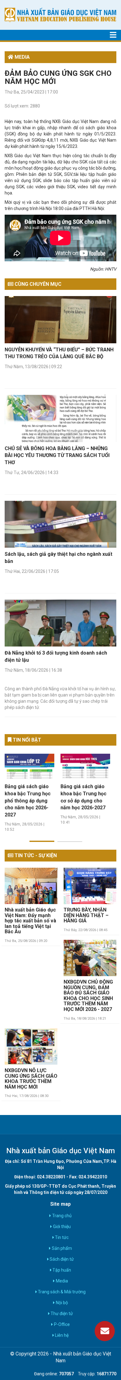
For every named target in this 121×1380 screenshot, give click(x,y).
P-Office (61, 1324)
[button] (42, 837)
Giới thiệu (61, 1226)
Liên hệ (61, 1335)
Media (61, 1280)
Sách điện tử (61, 1259)
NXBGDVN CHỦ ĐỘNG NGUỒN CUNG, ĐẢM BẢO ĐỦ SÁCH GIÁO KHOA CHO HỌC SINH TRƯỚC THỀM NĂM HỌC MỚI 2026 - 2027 (88, 995)
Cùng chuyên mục (37, 284)
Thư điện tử (61, 1313)
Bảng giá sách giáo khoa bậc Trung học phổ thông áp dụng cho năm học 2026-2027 (28, 801)
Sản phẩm (61, 1248)
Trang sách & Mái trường (61, 1291)
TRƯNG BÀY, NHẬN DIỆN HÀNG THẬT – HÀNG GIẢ (86, 915)
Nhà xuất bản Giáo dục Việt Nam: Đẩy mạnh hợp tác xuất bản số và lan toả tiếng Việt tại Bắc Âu (30, 920)
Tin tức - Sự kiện (35, 855)
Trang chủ (61, 1215)
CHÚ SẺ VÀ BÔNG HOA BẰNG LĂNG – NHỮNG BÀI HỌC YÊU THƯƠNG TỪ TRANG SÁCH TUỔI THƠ (57, 456)
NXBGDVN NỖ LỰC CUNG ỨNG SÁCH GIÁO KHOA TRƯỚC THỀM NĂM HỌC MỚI (31, 1079)
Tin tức (61, 1237)
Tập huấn (61, 1270)
